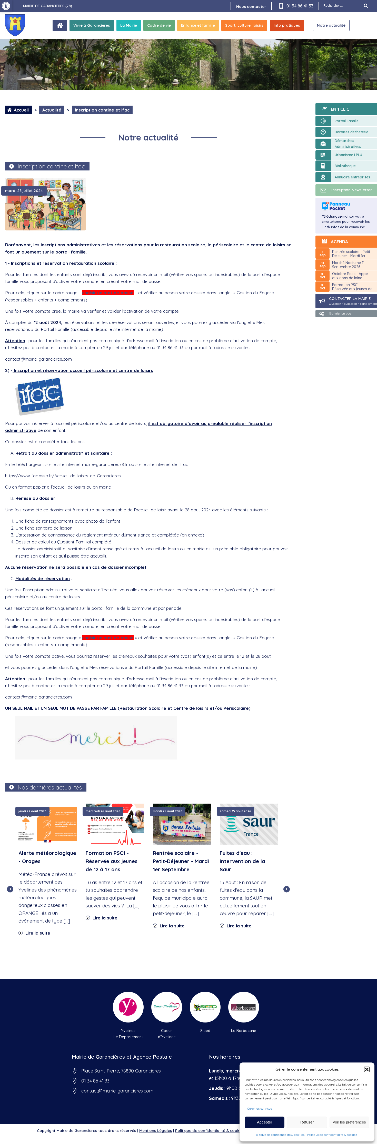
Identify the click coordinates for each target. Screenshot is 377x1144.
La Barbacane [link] (243, 1030)
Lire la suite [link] (37, 933)
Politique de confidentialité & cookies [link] (279, 1135)
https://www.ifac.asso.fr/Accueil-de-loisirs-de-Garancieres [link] (63, 475)
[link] (6, 6)
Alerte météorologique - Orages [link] (47, 857)
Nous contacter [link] (251, 6)
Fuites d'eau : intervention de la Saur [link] (242, 861)
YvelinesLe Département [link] (128, 1033)
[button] (366, 1069)
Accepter (264, 1122)
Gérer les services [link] (259, 1108)
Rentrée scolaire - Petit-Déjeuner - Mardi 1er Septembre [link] (181, 861)
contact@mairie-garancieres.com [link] (38, 697)
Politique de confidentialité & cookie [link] (208, 1130)
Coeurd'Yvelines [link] (166, 1033)
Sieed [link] (205, 1030)
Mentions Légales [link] (155, 1130)
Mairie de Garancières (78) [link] (47, 6)
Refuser (307, 1122)
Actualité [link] (51, 110)
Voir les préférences (349, 1122)
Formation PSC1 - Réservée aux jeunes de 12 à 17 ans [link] (111, 861)
